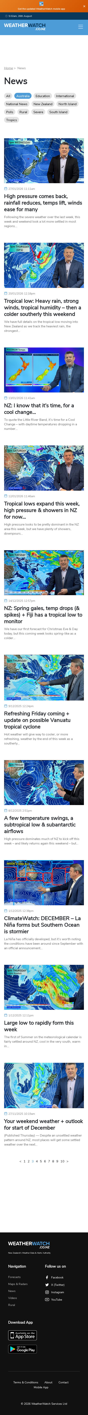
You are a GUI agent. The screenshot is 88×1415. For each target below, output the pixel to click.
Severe (38, 112)
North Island (68, 104)
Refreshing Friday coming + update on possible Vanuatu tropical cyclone (37, 720)
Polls (9, 112)
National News (16, 104)
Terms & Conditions (25, 1382)
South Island (58, 112)
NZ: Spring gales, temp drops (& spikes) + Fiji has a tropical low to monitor (43, 615)
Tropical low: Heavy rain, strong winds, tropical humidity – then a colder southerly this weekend (42, 308)
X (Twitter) (57, 1285)
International (65, 96)
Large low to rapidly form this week (39, 1026)
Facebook (57, 1277)
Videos (12, 1298)
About (48, 1382)
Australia (22, 96)
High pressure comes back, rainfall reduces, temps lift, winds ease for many (43, 203)
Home (8, 68)
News (12, 1291)
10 (62, 1161)
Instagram (57, 1292)
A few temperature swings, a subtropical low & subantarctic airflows (40, 825)
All (8, 96)
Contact (64, 1382)
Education (43, 96)
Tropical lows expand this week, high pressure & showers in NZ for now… (42, 510)
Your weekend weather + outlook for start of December (43, 1124)
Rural (23, 112)
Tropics (11, 120)
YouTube (56, 1300)
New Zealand (43, 104)
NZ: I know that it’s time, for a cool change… (39, 408)
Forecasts (14, 1277)
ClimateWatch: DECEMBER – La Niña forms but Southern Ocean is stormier (42, 925)
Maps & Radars (18, 1284)
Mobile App (41, 1387)
